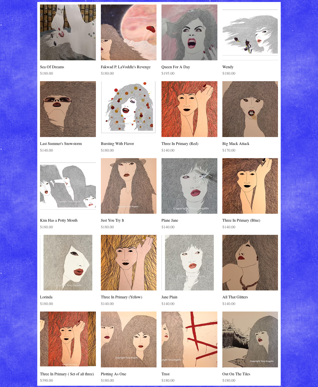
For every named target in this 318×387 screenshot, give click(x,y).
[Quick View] (68, 32)
